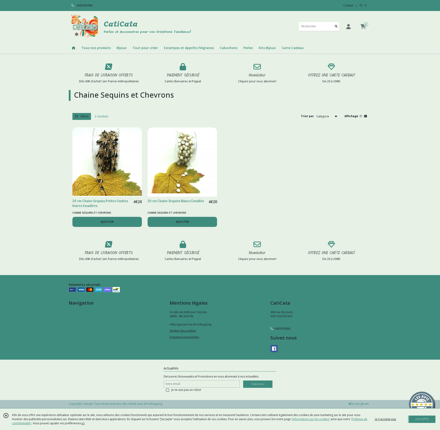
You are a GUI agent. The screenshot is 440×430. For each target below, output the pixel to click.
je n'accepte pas (385, 419)
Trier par (307, 116)
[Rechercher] (336, 26)
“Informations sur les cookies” (311, 419)
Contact (348, 5)
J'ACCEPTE (422, 419)
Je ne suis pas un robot (186, 390)
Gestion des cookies (183, 331)
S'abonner (257, 384)
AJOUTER (107, 222)
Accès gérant (360, 404)
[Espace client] (348, 26)
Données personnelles (184, 337)
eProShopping (153, 404)
